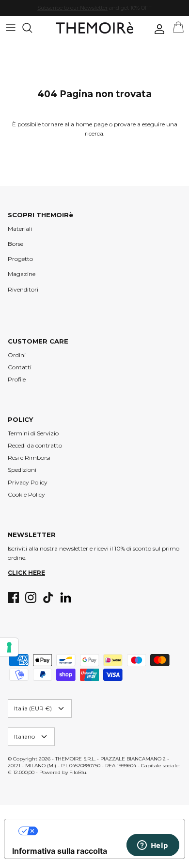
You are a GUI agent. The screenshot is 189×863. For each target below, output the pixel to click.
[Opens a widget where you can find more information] (152, 846)
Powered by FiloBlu (62, 772)
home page (92, 124)
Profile (17, 379)
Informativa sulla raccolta (59, 851)
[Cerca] (32, 27)
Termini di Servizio (33, 433)
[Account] (157, 29)
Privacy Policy (27, 482)
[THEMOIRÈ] (94, 28)
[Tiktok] (48, 597)
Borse (15, 243)
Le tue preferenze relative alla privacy (104, 831)
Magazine (21, 273)
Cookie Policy (26, 494)
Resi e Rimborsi (29, 457)
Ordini (17, 355)
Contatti (20, 367)
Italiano (24, 736)
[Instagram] (30, 597)
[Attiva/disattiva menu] (10, 27)
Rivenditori (23, 289)
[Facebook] (13, 597)
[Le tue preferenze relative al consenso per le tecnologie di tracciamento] (9, 647)
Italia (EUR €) (33, 708)
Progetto (20, 258)
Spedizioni (22, 469)
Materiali (20, 228)
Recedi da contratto (35, 445)
